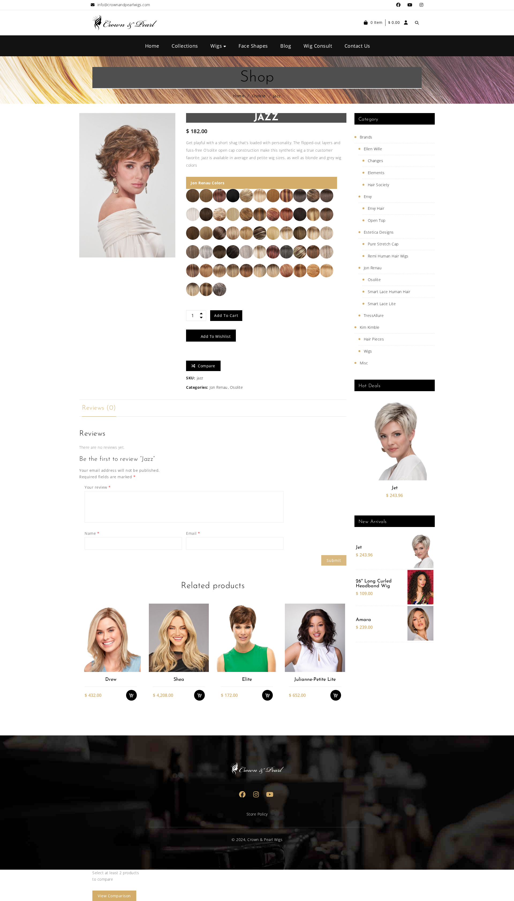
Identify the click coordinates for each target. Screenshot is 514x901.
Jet (395, 488)
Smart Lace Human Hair (389, 291)
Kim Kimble (370, 327)
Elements (376, 172)
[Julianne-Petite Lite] (315, 637)
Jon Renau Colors (207, 182)
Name (92, 533)
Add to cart (226, 315)
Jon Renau (219, 387)
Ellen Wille (373, 148)
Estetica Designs (379, 232)
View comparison (114, 895)
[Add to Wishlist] (134, 646)
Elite (247, 679)
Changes (375, 160)
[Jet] (394, 440)
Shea (178, 679)
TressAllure (374, 315)
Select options (134, 635)
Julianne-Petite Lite (315, 679)
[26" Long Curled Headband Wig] (420, 587)
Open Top (377, 220)
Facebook (398, 5)
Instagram (421, 5)
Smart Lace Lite (382, 303)
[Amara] (420, 623)
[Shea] (179, 637)
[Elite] (247, 637)
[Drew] (110, 637)
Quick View (134, 668)
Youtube (410, 5)
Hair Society (378, 184)
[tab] (99, 408)
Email (193, 533)
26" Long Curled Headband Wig (374, 584)
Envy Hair (376, 208)
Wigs (368, 351)
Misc (364, 362)
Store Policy (257, 814)
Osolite (259, 95)
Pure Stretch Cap (383, 243)
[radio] (192, 195)
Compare (134, 657)
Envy (368, 196)
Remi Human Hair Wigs (388, 256)
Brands (366, 137)
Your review (98, 487)
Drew (110, 679)
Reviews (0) (99, 408)
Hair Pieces (374, 339)
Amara (363, 620)
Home (238, 95)
